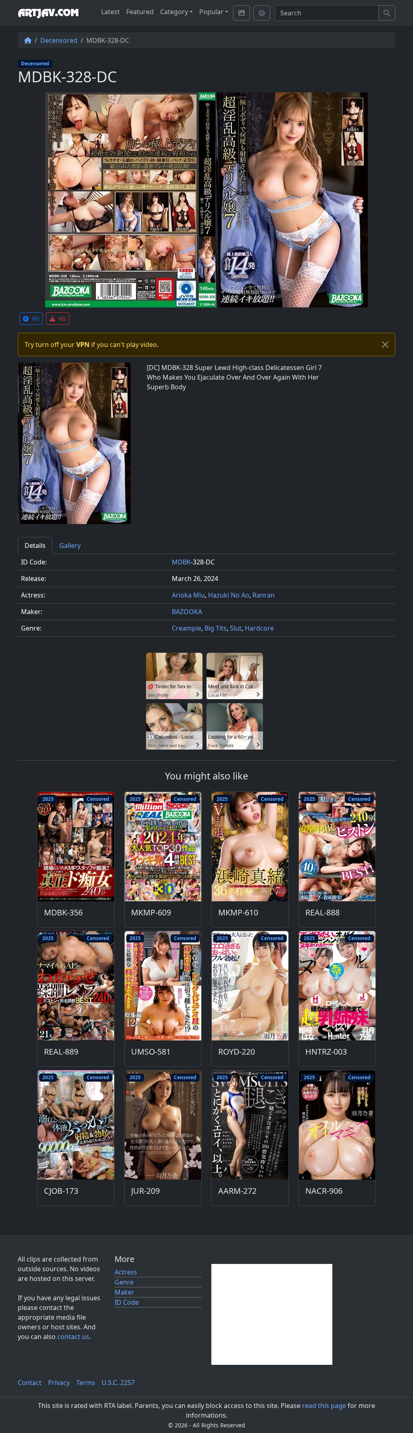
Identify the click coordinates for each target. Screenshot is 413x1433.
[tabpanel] (206, 598)
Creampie (186, 628)
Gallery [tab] (70, 545)
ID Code (127, 1302)
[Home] (27, 40)
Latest (110, 11)
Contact (30, 1382)
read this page (324, 1405)
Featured (140, 11)
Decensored (58, 40)
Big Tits (215, 628)
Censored (98, 799)
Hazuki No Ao (228, 595)
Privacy (59, 1382)
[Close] (385, 344)
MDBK (181, 562)
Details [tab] (35, 545)
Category (174, 11)
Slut (236, 628)
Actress (126, 1272)
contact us (73, 1336)
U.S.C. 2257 (118, 1382)
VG (35, 318)
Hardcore (259, 628)
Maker (124, 1292)
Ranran (263, 595)
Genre (124, 1282)
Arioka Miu (188, 595)
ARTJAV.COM (48, 13)
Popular (211, 11)
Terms (85, 1382)
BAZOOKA (187, 611)
